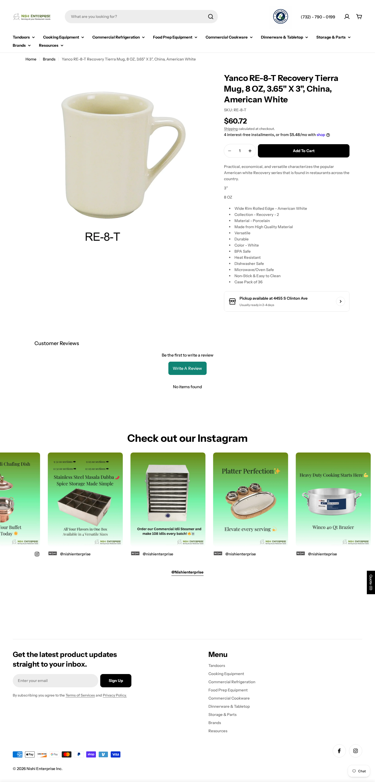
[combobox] (141, 16)
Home (31, 59)
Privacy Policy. (115, 695)
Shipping (231, 129)
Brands (49, 59)
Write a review (187, 368)
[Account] (347, 17)
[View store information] (340, 301)
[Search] (211, 17)
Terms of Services (80, 695)
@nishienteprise (313, 553)
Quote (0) (371, 582)
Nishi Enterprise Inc (44, 768)
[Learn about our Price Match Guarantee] (280, 17)
